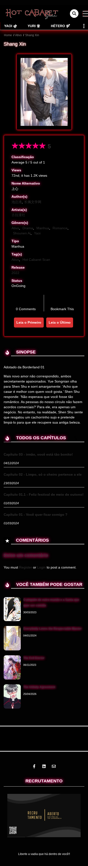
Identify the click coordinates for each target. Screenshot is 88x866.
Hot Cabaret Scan (36, 260)
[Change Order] (75, 438)
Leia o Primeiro (28, 322)
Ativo (18, 35)
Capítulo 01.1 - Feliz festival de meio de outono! (44, 494)
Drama (27, 228)
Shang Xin (32, 35)
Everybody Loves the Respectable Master (52, 628)
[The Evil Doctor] (12, 667)
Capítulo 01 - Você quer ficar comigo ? (35, 514)
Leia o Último (60, 322)
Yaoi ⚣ (10, 26)
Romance (60, 228)
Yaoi (37, 233)
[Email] (53, 766)
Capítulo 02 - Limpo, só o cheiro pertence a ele (43, 474)
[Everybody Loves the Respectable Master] (12, 638)
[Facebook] (34, 766)
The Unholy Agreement (39, 687)
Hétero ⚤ (60, 26)
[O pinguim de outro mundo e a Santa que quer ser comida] (12, 609)
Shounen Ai (22, 233)
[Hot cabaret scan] (32, 13)
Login (41, 567)
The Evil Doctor (33, 658)
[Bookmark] (62, 301)
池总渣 (16, 202)
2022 (15, 273)
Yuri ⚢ (34, 26)
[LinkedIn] (44, 766)
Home (8, 35)
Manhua (42, 228)
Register (25, 567)
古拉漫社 (18, 215)
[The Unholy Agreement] (12, 696)
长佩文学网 (32, 202)
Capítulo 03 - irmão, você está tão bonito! (38, 454)
